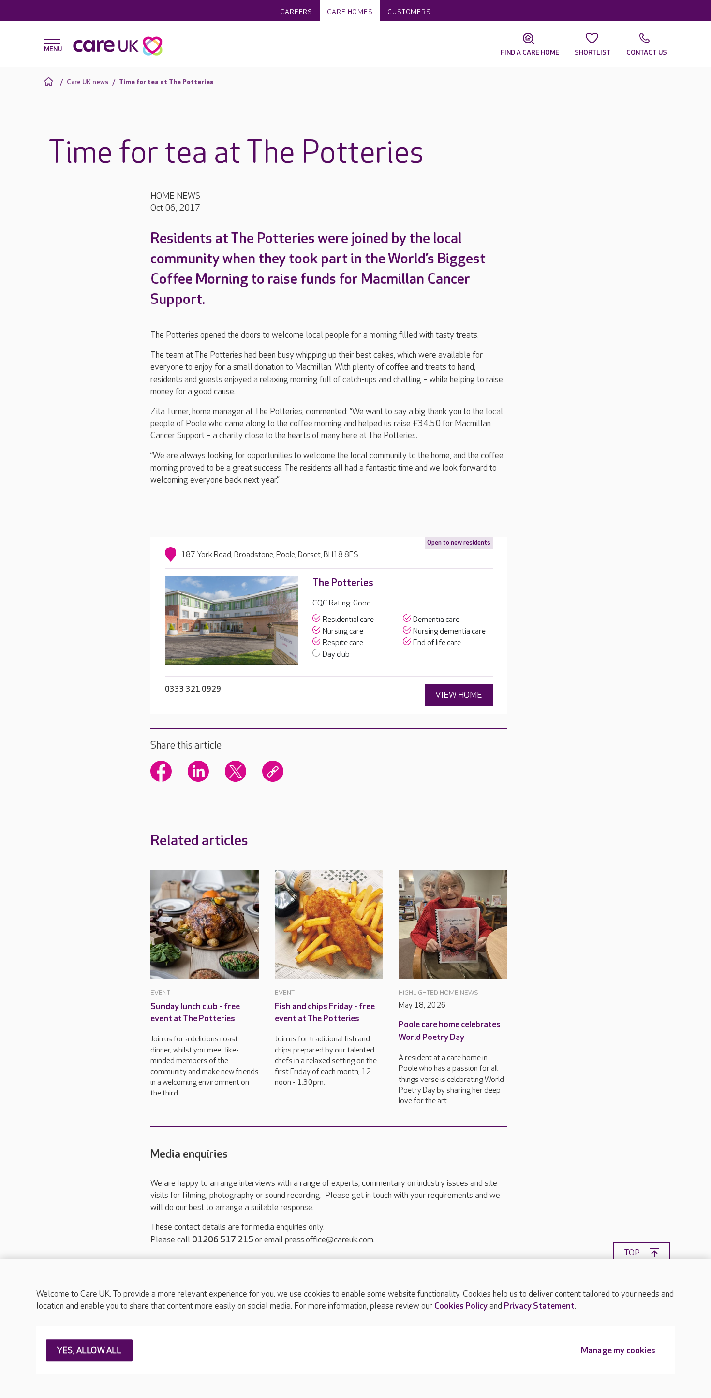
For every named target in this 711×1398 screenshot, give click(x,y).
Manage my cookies (618, 1351)
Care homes (350, 12)
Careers (296, 12)
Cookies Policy (461, 1306)
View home (458, 695)
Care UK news (87, 82)
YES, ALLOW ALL (89, 1351)
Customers (409, 12)
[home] (50, 81)
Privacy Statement (539, 1306)
